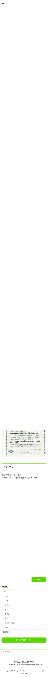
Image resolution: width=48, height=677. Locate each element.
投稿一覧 (6, 592)
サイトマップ (6, 652)
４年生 (7, 609)
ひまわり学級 (9, 623)
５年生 (7, 614)
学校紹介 (6, 627)
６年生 (7, 618)
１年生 (7, 596)
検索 (39, 579)
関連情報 (6, 632)
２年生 (7, 601)
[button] (24, 639)
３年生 (7, 605)
